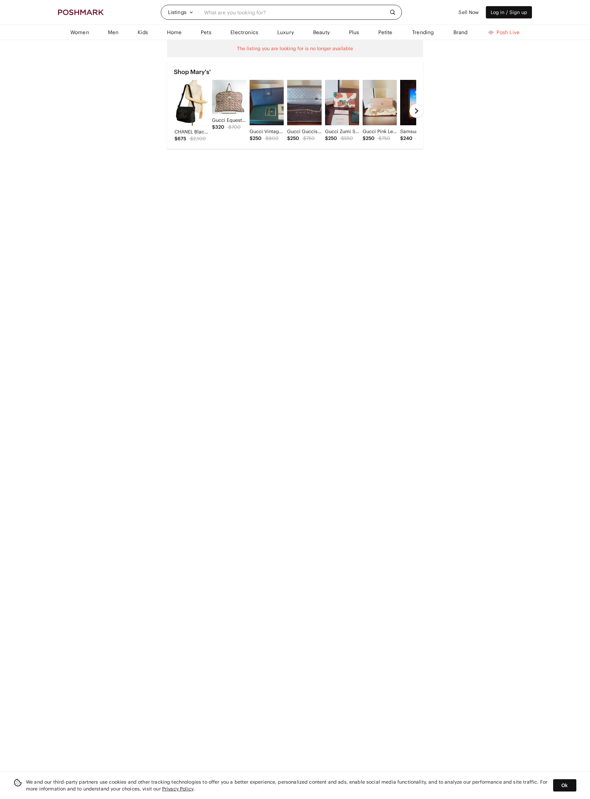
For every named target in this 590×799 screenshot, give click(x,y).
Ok (564, 785)
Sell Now (469, 12)
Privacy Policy (177, 789)
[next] (416, 111)
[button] (180, 12)
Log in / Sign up (509, 12)
